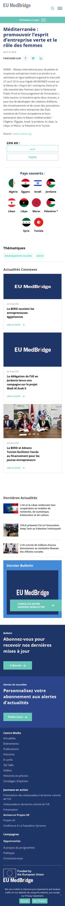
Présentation (10, 809)
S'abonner (16, 665)
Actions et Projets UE (16, 815)
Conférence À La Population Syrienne (24, 825)
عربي (32, 148)
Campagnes (11, 834)
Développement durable (18, 255)
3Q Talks (8, 765)
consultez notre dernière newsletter (31, 605)
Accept (25, 901)
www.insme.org (22, 133)
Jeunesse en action (15, 790)
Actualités (9, 738)
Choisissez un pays (29, 19)
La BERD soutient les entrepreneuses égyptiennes (20, 313)
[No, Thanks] (60, 895)
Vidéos (7, 770)
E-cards (8, 760)
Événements (11, 743)
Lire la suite (13, 324)
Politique (8, 853)
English (32, 157)
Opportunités (11, 841)
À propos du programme (19, 847)
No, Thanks (40, 901)
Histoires (9, 754)
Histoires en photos (15, 776)
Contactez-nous (13, 858)
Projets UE (9, 820)
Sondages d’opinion (15, 781)
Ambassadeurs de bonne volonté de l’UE (26, 804)
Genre (39, 255)
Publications (11, 749)
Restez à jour (15, 716)
